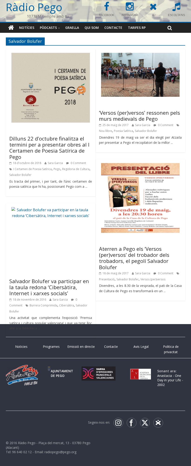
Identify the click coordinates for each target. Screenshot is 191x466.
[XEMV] (99, 371)
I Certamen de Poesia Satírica (32, 169)
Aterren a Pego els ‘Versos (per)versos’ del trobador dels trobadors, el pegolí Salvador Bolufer (134, 258)
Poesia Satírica (123, 131)
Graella (72, 27)
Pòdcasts (48, 27)
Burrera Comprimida (43, 305)
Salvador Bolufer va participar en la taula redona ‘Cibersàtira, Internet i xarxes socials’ (49, 287)
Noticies (21, 346)
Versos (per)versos (152, 279)
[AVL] (140, 371)
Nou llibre (105, 131)
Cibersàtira (66, 305)
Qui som (92, 27)
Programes (51, 346)
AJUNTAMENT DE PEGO (62, 373)
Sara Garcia (55, 163)
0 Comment (78, 163)
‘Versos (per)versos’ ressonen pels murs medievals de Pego (139, 115)
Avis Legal (141, 346)
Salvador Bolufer (20, 175)
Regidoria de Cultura (75, 169)
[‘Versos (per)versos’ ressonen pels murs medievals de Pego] (140, 55)
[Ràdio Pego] (11, 28)
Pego (57, 169)
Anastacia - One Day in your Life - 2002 (170, 380)
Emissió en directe (81, 346)
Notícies (26, 27)
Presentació (107, 279)
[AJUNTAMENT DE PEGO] (49, 371)
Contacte (113, 27)
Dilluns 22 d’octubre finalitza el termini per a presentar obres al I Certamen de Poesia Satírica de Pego (49, 147)
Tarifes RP (137, 27)
